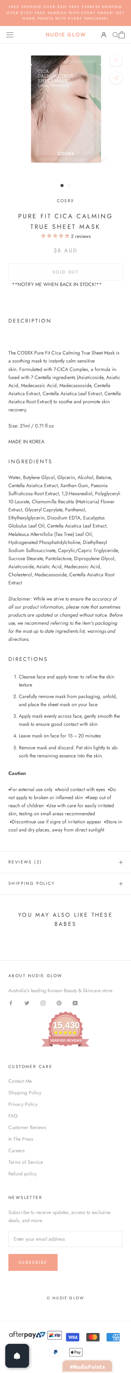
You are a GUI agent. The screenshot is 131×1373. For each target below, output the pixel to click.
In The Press (20, 1138)
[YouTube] (75, 1003)
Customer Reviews (27, 1127)
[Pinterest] (59, 1003)
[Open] (17, 1356)
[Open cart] (122, 34)
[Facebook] (10, 1003)
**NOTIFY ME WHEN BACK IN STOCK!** (57, 284)
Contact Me (20, 1081)
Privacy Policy (22, 1104)
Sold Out (65, 272)
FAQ (12, 1115)
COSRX (65, 201)
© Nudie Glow (65, 1298)
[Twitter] (26, 1003)
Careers (16, 1150)
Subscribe (33, 1262)
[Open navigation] (9, 35)
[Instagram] (43, 1003)
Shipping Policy (31, 883)
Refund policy (22, 1173)
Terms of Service (25, 1162)
